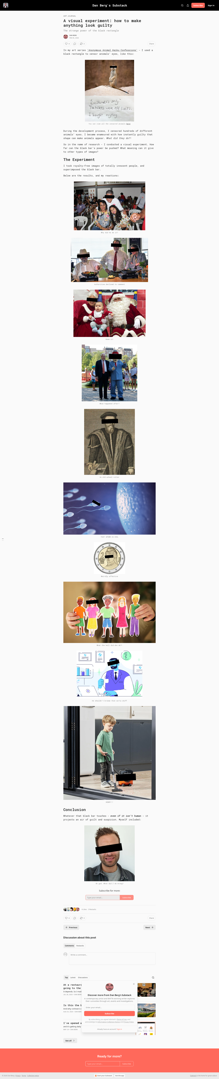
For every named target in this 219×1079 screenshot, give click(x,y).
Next (147, 927)
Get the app (119, 1076)
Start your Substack (104, 1076)
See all (68, 1040)
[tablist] (74, 945)
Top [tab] (66, 977)
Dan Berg (73, 35)
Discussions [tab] (83, 977)
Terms (24, 1076)
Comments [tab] (69, 946)
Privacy (18, 1076)
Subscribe (198, 5)
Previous (73, 927)
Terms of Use (122, 1019)
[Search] (182, 5)
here (128, 124)
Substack (193, 1076)
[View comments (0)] (74, 43)
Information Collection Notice (109, 1022)
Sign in (211, 5)
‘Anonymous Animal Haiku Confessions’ (112, 50)
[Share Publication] (187, 5)
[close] (134, 984)
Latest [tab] (73, 977)
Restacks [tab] (80, 946)
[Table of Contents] (3, 539)
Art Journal (69, 16)
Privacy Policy (129, 1022)
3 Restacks (92, 909)
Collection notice (33, 1076)
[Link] (60, 159)
